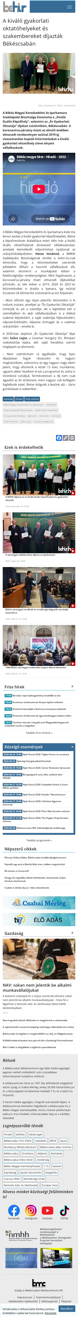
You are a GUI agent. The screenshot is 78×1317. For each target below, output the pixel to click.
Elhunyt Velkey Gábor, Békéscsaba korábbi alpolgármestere (35, 857)
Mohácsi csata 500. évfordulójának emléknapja (41, 828)
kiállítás (20, 1134)
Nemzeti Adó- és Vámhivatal (21, 1185)
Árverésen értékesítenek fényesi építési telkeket (38, 702)
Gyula (63, 1140)
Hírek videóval (32, 399)
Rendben (67, 1309)
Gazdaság (8, 399)
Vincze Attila (69, 105)
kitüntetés (44, 415)
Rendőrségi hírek (34, 1179)
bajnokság (10, 1172)
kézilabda (56, 1153)
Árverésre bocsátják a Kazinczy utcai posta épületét (39, 709)
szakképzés (51, 404)
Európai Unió (50, 1185)
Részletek (50, 1313)
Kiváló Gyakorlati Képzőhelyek (18, 410)
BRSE (53, 1140)
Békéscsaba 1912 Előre (17, 1140)
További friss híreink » (39, 733)
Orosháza (27, 1153)
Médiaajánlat (50, 1301)
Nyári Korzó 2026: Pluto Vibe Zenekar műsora (46, 811)
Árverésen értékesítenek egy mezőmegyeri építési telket (42, 715)
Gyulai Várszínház (31, 1172)
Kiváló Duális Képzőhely (46, 410)
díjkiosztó (32, 415)
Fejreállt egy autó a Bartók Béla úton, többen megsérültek (35, 864)
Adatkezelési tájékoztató (23, 1301)
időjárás (42, 1153)
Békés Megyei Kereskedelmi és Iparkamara (23, 404)
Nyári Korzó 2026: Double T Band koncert (44, 794)
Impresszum (24, 1297)
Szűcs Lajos (25, 421)
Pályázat (66, 1301)
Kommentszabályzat (48, 1297)
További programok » (39, 840)
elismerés (56, 415)
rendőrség (43, 1160)
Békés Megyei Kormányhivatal (22, 1166)
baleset (56, 1166)
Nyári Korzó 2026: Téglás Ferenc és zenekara (46, 754)
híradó (8, 1134)
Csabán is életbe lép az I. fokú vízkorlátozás (27, 887)
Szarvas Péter (12, 1179)
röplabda (40, 1140)
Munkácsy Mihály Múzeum (20, 1147)
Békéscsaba (11, 1153)
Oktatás (19, 399)
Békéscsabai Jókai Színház (55, 1147)
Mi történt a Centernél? (17, 871)
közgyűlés (51, 1172)
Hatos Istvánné (11, 421)
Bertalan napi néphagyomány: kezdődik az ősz (37, 695)
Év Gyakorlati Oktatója (14, 415)
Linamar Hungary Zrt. (44, 421)
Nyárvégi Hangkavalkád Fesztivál (34, 761)
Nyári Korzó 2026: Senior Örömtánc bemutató (46, 767)
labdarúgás (35, 1134)
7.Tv (46, 1166)
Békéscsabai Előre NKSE (18, 1160)
